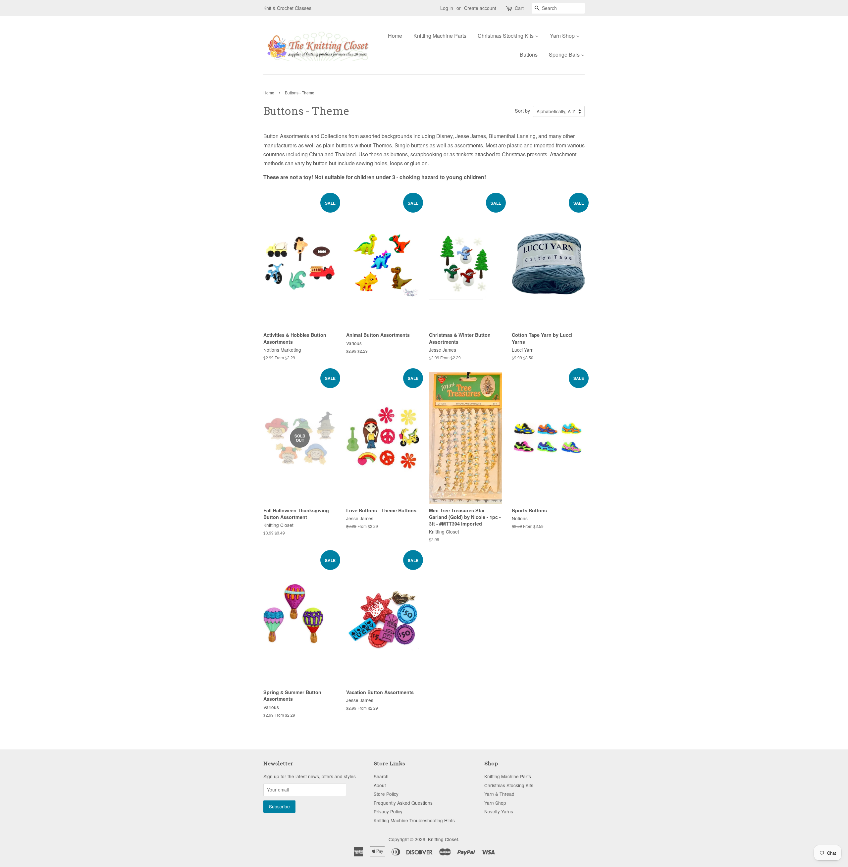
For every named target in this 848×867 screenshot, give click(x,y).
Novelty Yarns (498, 811)
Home (395, 35)
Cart (519, 8)
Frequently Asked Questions (403, 802)
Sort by (522, 110)
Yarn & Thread (499, 793)
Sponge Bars (565, 54)
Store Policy (386, 793)
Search (381, 776)
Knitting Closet (443, 839)
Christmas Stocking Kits (506, 35)
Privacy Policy (388, 811)
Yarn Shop (563, 35)
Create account (480, 8)
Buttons (529, 54)
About (380, 785)
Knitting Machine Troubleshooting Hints (414, 820)
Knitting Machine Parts (439, 35)
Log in (446, 8)
